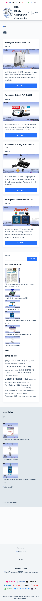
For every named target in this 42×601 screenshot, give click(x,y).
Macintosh (8, 375)
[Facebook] (10, 2)
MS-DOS (27, 388)
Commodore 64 (14, 363)
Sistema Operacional (29, 390)
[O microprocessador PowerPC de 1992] (21, 216)
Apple (7, 361)
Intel (7, 373)
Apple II (21, 361)
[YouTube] (25, 2)
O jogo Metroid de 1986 (12, 309)
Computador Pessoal (18, 366)
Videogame (11, 396)
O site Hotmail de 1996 (10, 502)
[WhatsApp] (28, 2)
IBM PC (29, 370)
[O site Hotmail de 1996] (21, 493)
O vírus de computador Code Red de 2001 (18, 334)
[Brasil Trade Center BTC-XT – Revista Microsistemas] (21, 572)
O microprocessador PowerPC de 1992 (19, 200)
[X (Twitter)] (13, 2)
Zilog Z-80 (8, 399)
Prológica (20, 390)
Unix (25, 393)
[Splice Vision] (21, 552)
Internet (27, 373)
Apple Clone (13, 360)
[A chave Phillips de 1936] (21, 450)
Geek (16, 370)
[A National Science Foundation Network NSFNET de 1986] (21, 470)
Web (20, 396)
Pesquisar (7, 255)
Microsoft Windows (18, 388)
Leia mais (22, 86)
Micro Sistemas (12, 385)
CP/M (33, 367)
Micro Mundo (10, 382)
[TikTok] (19, 2)
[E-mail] (34, 2)
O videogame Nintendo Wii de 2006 (17, 42)
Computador (21, 363)
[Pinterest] (22, 2)
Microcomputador (16, 378)
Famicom (6, 370)
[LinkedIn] (16, 2)
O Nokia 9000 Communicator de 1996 (16, 298)
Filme (11, 370)
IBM (21, 370)
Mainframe (15, 375)
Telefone (13, 393)
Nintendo (13, 390)
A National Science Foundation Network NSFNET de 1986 (19, 481)
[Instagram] (7, 2)
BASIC (32, 360)
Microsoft (26, 385)
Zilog (34, 396)
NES (6, 390)
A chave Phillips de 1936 (12, 346)
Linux (33, 372)
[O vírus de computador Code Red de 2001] (21, 430)
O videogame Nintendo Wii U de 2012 (18, 95)
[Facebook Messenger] (31, 2)
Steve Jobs (7, 393)
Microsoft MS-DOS (8, 388)
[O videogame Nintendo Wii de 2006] (21, 59)
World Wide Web (27, 396)
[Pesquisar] (28, 12)
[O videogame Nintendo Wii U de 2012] (21, 111)
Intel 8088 (19, 373)
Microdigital (32, 379)
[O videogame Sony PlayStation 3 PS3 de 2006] (21, 163)
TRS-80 (19, 393)
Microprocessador (23, 382)
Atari (28, 360)
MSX (33, 388)
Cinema (7, 363)
